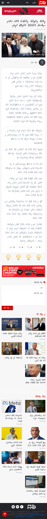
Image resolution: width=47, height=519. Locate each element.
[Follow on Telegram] (13, 506)
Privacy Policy (30, 516)
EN (8, 3)
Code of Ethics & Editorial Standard (36, 514)
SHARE (5, 515)
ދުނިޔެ (20, 247)
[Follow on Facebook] (21, 506)
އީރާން (29, 247)
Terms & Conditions (20, 516)
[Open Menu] (2, 2)
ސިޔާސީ (34, 3)
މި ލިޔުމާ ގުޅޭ (41, 314)
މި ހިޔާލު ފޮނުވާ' (7, 308)
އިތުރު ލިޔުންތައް (40, 396)
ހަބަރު (27, 3)
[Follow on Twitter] (17, 506)
